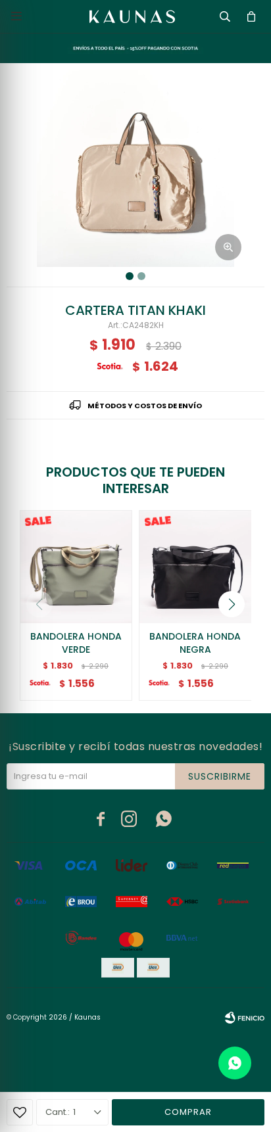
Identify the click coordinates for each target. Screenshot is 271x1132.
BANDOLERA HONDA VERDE (76, 643)
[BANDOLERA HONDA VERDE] (76, 566)
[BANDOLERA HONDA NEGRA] (195, 566)
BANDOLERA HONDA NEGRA (195, 643)
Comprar (188, 1112)
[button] (231, 604)
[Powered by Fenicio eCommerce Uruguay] (244, 1017)
